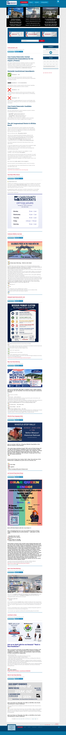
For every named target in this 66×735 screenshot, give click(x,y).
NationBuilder (47, 728)
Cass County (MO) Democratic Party (11, 731)
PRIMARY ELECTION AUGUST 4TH (16, 300)
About (31, 2)
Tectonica (56, 728)
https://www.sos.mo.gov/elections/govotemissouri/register (19, 361)
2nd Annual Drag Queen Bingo (15, 476)
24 (32, 722)
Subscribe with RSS (48, 76)
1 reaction (11, 55)
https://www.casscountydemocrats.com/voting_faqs (18, 173)
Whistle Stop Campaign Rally (15, 419)
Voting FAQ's (44, 2)
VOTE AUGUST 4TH (12, 51)
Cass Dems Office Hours (14, 178)
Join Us (14, 38)
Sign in (56, 727)
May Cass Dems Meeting (14, 365)
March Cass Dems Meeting (14, 678)
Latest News (24, 2)
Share (21, 55)
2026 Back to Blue (12, 618)
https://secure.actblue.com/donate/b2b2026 (19, 674)
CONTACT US (24, 4)
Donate (36, 2)
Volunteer (32, 38)
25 (35, 722)
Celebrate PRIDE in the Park (15, 237)
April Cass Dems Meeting (14, 572)
